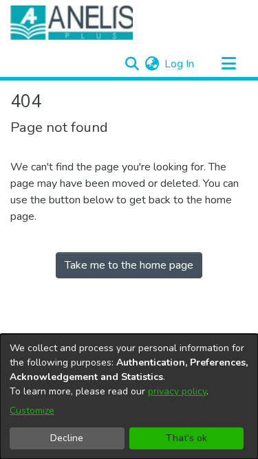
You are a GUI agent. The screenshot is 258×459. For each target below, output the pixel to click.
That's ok (186, 438)
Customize (32, 410)
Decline (66, 438)
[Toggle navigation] (228, 64)
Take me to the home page (129, 265)
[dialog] (129, 396)
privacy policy (177, 391)
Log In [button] (179, 63)
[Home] (71, 22)
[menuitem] (151, 64)
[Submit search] (131, 64)
